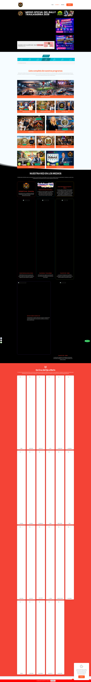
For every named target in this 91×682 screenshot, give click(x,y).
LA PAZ (50, 517)
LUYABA (50, 592)
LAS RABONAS (70, 517)
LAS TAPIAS (31, 592)
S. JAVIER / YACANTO (60, 667)
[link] (36, 45)
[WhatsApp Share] (1, 342)
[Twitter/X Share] (1, 340)
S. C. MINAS (50, 667)
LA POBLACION (60, 517)
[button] (1, 344)
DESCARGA (53, 680)
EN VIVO (69, 4)
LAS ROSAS (21, 592)
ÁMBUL (21, 517)
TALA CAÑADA (69, 667)
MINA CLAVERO (60, 592)
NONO (69, 592)
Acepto (81, 676)
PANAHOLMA (21, 667)
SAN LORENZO (41, 667)
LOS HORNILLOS (40, 592)
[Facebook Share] (1, 338)
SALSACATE (31, 667)
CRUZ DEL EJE (41, 517)
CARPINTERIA (31, 517)
